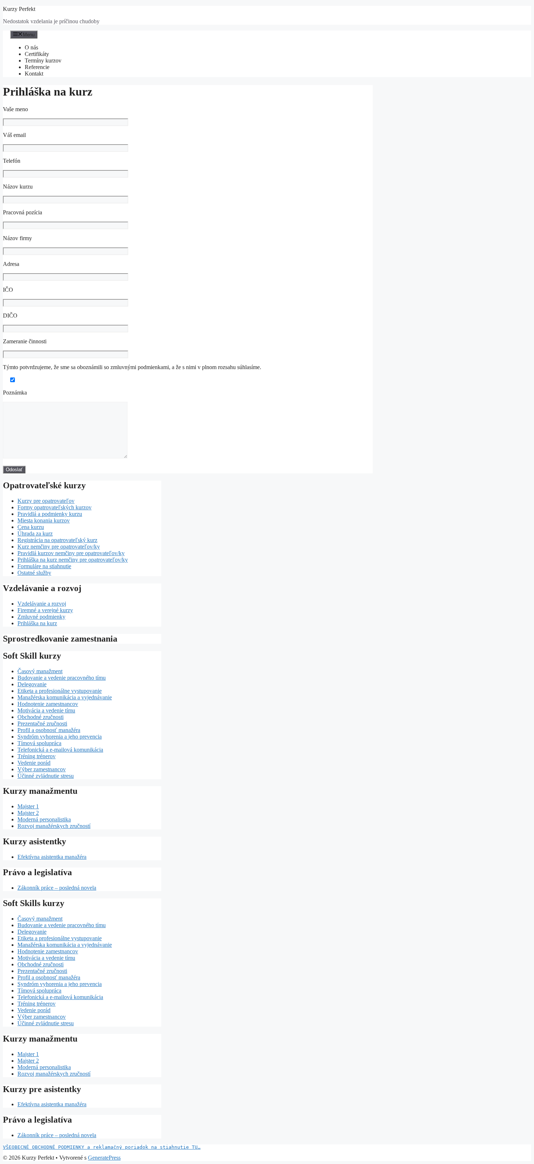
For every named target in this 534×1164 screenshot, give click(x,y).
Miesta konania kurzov (43, 520)
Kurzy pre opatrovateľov (45, 501)
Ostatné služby (34, 573)
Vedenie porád (33, 763)
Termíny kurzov (43, 60)
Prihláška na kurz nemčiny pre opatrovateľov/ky (72, 560)
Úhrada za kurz (35, 533)
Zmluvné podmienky (41, 617)
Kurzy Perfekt (19, 9)
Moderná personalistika (44, 819)
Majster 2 (28, 813)
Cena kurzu (30, 527)
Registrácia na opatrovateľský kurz (57, 540)
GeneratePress (104, 1158)
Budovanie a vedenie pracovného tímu (61, 678)
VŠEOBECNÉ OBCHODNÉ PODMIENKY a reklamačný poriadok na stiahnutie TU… (102, 1147)
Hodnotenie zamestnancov (47, 704)
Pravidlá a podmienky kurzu (49, 514)
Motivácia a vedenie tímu (46, 710)
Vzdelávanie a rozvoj (41, 604)
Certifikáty (37, 54)
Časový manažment (39, 671)
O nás (31, 47)
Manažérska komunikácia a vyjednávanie (64, 697)
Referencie (37, 67)
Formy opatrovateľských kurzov (54, 507)
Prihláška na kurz (37, 623)
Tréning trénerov (36, 756)
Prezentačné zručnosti (42, 723)
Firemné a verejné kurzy (45, 610)
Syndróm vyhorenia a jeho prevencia (59, 736)
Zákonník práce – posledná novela (56, 888)
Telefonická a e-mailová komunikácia (60, 750)
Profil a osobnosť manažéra (48, 730)
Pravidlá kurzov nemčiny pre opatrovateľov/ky (71, 553)
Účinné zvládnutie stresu (45, 776)
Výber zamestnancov (41, 769)
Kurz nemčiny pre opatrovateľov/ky (58, 546)
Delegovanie (31, 684)
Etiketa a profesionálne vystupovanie (59, 691)
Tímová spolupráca (39, 743)
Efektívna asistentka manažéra (51, 857)
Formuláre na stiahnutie (44, 566)
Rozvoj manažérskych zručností (53, 826)
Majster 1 (28, 806)
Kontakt (34, 73)
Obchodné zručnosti (40, 717)
